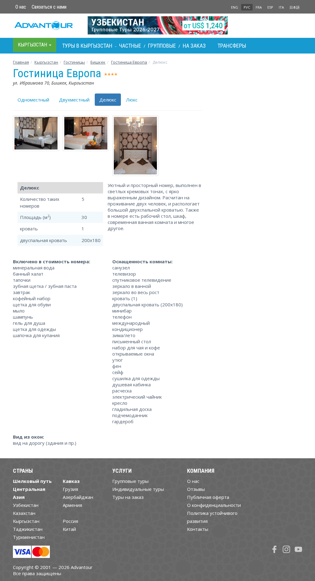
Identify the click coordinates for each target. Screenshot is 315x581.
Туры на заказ (128, 497)
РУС (247, 7)
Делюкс (107, 100)
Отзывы (196, 489)
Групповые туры (130, 481)
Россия (70, 521)
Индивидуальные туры (138, 489)
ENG (234, 7)
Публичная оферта (208, 497)
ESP (270, 7)
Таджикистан (27, 529)
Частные (130, 45)
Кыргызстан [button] (33, 45)
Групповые (162, 45)
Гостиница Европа (129, 62)
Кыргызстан (46, 62)
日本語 (294, 7)
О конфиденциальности (214, 505)
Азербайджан (78, 497)
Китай (69, 529)
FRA (259, 7)
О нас (20, 7)
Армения (72, 505)
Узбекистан (25, 505)
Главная (21, 62)
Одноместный (33, 100)
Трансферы (231, 45)
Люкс (132, 100)
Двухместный (74, 100)
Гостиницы (74, 62)
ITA (281, 7)
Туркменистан (29, 537)
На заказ (194, 45)
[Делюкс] (33, 133)
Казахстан (24, 513)
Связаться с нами (49, 7)
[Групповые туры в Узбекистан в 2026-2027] (158, 25)
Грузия (70, 489)
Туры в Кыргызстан (87, 45)
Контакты (197, 529)
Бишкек (98, 62)
